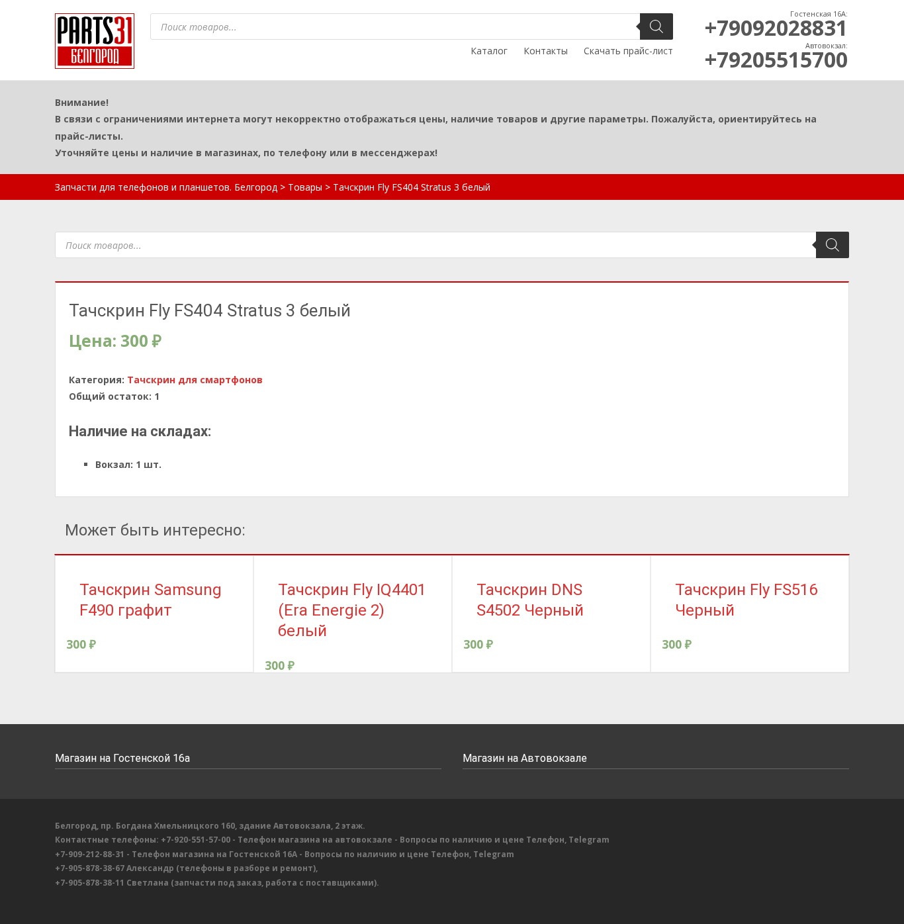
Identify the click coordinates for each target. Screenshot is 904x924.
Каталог (489, 50)
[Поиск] (656, 26)
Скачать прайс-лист (628, 50)
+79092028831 (776, 27)
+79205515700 (776, 59)
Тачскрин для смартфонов (195, 379)
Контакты (545, 50)
